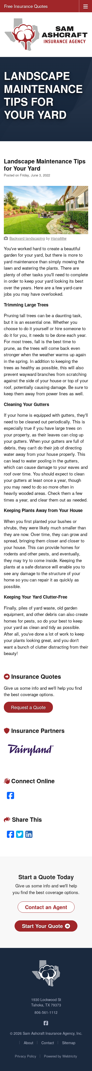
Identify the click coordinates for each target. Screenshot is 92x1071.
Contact (47, 1042)
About (28, 1042)
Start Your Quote (42, 926)
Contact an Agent (46, 907)
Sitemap (68, 1042)
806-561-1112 (45, 1012)
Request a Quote (28, 707)
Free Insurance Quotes (26, 6)
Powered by (60, 1056)
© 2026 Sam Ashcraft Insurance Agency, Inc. (46, 1033)
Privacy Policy (25, 1056)
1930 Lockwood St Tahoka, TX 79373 (46, 1002)
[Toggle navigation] (85, 6)
